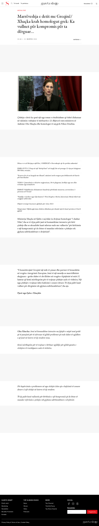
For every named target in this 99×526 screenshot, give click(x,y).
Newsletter (5, 509)
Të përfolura (24, 3)
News (25, 503)
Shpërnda (76, 39)
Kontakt (4, 514)
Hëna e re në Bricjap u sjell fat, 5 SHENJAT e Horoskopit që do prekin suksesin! (47, 163)
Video (25, 509)
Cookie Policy (25, 522)
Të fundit (16, 3)
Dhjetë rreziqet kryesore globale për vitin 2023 (35, 204)
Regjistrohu (92, 512)
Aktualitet (21, 10)
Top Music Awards (51, 509)
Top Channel (49, 503)
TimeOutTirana (50, 506)
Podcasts (26, 511)
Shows (25, 506)
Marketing (5, 506)
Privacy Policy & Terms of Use (11, 522)
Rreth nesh (5, 503)
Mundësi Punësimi (7, 511)
